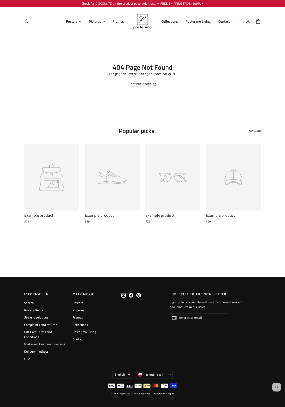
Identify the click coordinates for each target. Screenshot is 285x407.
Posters (72, 21)
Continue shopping (142, 83)
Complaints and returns (40, 324)
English (120, 374)
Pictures (95, 21)
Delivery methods (36, 351)
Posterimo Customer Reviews (44, 344)
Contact (224, 21)
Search (29, 303)
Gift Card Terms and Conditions (38, 334)
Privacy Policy (34, 310)
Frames (118, 21)
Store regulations (36, 317)
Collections (169, 21)
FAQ (27, 358)
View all (255, 130)
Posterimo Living (198, 21)
